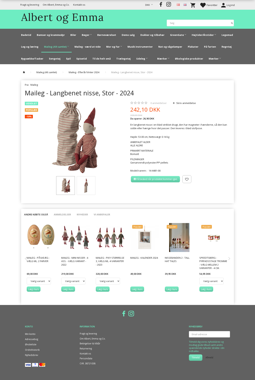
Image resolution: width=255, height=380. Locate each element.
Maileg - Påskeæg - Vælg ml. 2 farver (38, 259)
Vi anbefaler (102, 214)
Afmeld (209, 357)
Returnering (86, 348)
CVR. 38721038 (87, 363)
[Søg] (232, 23)
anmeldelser (158, 103)
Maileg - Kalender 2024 (144, 257)
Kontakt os (79, 4)
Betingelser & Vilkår (90, 343)
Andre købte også (36, 214)
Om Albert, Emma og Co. (56, 4)
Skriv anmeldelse (186, 103)
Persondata (86, 358)
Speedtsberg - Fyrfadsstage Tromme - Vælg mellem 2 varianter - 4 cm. (213, 263)
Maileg (34, 84)
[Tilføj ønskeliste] (186, 179)
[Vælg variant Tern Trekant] (211, 281)
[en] (185, 4)
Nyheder (82, 214)
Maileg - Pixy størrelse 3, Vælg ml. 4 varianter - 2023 (110, 261)
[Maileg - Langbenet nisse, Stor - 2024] (75, 137)
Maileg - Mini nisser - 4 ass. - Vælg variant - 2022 (74, 261)
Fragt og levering (29, 4)
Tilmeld (196, 357)
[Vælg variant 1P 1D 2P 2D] (108, 281)
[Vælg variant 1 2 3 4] (73, 281)
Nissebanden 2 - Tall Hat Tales (177, 259)
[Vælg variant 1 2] (39, 281)
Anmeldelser (62, 214)
